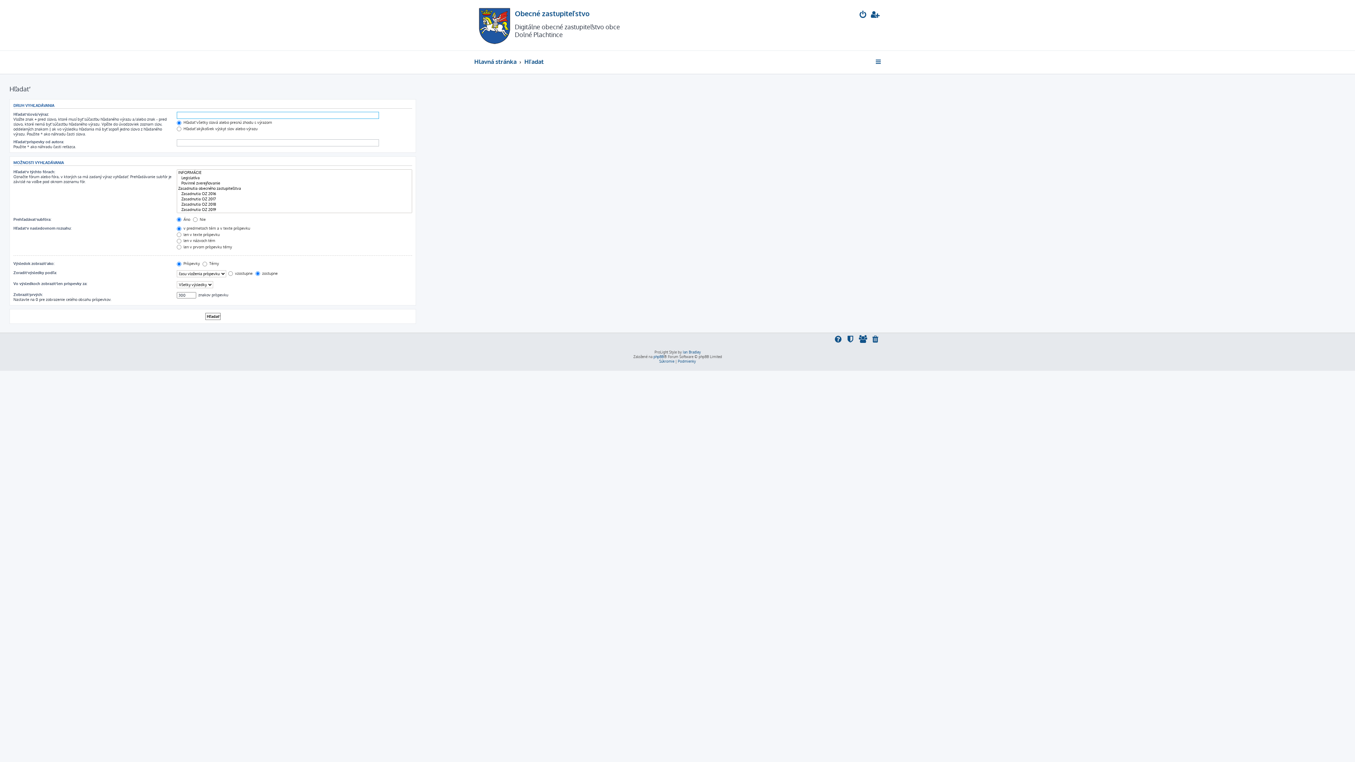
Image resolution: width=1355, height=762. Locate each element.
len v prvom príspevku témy (207, 246)
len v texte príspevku (201, 234)
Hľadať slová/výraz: (31, 114)
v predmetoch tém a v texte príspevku (216, 228)
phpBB (659, 357)
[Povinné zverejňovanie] (294, 183)
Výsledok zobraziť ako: (33, 263)
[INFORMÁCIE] (294, 172)
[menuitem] (863, 15)
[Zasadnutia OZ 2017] (294, 199)
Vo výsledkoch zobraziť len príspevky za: (50, 283)
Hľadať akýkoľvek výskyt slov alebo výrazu (220, 128)
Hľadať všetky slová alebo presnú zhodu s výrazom (227, 122)
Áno (186, 219)
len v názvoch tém (198, 240)
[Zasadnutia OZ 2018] (294, 204)
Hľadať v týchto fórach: (34, 171)
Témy (213, 263)
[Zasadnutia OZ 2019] (294, 209)
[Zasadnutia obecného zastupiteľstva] (294, 188)
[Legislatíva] (294, 178)
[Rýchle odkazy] (879, 61)
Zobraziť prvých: (28, 294)
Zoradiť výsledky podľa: (35, 272)
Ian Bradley (692, 352)
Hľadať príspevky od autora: (38, 141)
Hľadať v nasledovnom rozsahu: (42, 228)
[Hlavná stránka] (494, 25)
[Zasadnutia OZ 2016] (294, 193)
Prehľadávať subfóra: (32, 219)
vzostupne (243, 273)
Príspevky (191, 263)
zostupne (269, 273)
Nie (202, 219)
